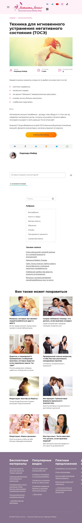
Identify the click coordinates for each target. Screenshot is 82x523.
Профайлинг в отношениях (65, 468)
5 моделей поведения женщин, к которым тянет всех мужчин (40, 488)
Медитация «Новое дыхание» (23, 436)
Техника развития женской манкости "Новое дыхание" (17, 471)
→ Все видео (37, 494)
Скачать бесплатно (41, 135)
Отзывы (31, 230)
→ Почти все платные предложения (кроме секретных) (63, 490)
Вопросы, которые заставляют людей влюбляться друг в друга (23, 321)
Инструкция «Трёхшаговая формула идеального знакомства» (55, 401)
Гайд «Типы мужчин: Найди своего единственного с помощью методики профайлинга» (41, 266)
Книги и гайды (34, 217)
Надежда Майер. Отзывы (36, 260)
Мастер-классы (34, 221)
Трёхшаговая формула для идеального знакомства (18, 479)
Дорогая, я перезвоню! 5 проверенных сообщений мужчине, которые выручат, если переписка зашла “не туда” (22, 360)
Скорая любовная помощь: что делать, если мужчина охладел (57, 320)
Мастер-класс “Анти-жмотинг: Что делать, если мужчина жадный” (56, 438)
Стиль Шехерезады (62, 472)
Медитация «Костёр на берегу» (24, 399)
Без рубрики (33, 212)
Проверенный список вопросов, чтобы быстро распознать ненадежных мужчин (57, 358)
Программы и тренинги (38, 234)
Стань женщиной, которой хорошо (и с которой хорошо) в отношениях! (40, 254)
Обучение (32, 225)
